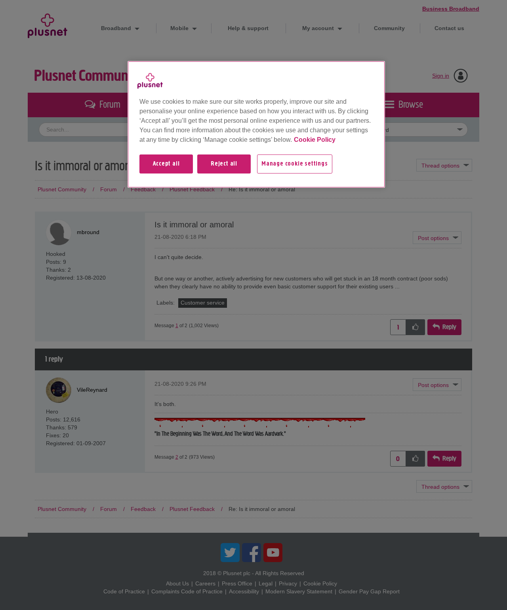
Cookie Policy (314, 139)
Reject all (224, 164)
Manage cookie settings (294, 164)
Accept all (166, 164)
